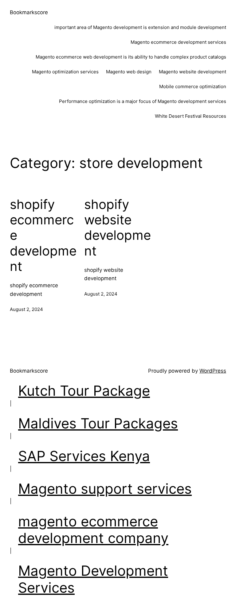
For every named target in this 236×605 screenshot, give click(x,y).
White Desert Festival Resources (190, 116)
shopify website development (117, 228)
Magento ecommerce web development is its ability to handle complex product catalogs (131, 57)
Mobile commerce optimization (192, 86)
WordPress (212, 371)
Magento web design (128, 72)
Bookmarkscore (29, 12)
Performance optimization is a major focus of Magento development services (142, 101)
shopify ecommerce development (43, 235)
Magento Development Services (93, 579)
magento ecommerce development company (93, 530)
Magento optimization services (65, 72)
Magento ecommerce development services (178, 42)
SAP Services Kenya (84, 456)
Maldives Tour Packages (98, 423)
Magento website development (192, 72)
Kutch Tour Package (84, 390)
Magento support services (105, 488)
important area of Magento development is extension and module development (140, 27)
